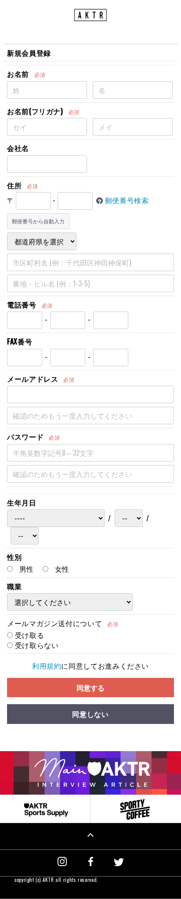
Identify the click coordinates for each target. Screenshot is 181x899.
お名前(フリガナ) (35, 111)
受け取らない (35, 645)
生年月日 (21, 502)
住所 (14, 185)
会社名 (18, 148)
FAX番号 (19, 341)
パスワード (25, 436)
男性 (25, 568)
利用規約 (47, 665)
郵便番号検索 (127, 200)
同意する (90, 687)
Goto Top (90, 836)
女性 (61, 568)
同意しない (90, 714)
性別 (14, 557)
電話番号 (21, 304)
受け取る (28, 635)
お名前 (18, 73)
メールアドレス (32, 378)
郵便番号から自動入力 (38, 221)
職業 (14, 586)
